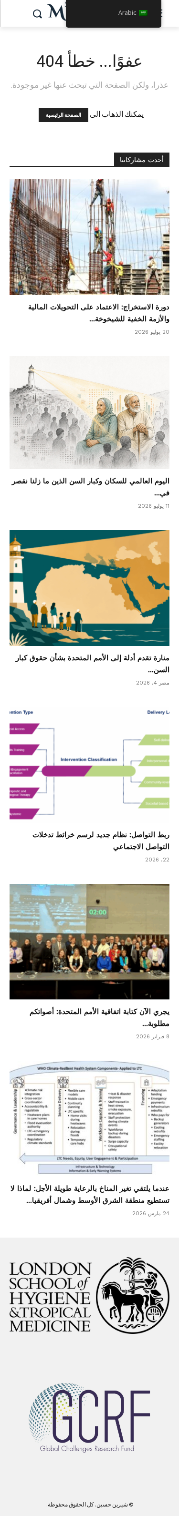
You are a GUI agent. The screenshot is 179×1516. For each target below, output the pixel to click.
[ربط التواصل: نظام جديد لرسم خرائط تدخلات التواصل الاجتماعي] (89, 765)
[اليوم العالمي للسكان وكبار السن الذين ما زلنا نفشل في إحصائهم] (89, 412)
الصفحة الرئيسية (63, 115)
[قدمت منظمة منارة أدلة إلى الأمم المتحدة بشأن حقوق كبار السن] (89, 588)
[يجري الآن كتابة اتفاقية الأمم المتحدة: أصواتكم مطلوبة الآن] (89, 942)
